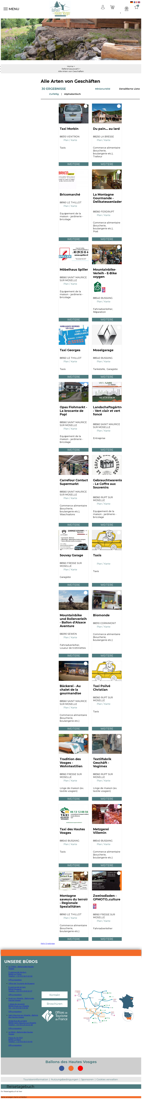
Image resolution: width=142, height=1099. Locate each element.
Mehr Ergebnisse (48, 944)
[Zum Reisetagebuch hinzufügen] (85, 106)
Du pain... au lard (106, 129)
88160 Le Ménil (14, 1040)
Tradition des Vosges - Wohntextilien (71, 762)
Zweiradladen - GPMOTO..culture (106, 897)
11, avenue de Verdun (17, 972)
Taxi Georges (70, 350)
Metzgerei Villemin (101, 831)
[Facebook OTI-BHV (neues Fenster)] (61, 1068)
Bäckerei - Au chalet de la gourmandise (70, 689)
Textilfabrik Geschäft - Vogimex (102, 762)
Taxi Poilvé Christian (101, 687)
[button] (112, 8)
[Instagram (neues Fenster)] (71, 1068)
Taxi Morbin (69, 129)
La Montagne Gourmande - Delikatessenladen (107, 198)
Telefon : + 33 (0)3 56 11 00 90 (20, 976)
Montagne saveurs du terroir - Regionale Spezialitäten (74, 901)
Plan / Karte (70, 140)
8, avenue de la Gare (17, 987)
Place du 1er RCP (15, 1038)
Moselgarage (103, 350)
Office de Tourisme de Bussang (21, 984)
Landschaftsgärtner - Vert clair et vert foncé (108, 410)
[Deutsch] (131, 3)
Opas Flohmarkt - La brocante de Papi (73, 410)
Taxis (97, 555)
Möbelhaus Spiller (74, 269)
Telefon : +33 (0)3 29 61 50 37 (20, 991)
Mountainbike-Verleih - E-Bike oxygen (105, 273)
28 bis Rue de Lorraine (17, 1021)
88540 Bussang (14, 989)
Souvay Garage (71, 555)
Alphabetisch (72, 94)
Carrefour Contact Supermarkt (74, 482)
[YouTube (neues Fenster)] (80, 1068)
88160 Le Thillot (15, 974)
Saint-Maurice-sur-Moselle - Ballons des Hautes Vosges (23, 1016)
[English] (139, 3)
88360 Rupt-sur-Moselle (18, 1006)
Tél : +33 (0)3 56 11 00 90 (18, 1008)
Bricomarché (70, 194)
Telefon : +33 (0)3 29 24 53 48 (20, 1025)
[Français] (135, 3)
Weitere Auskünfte (73, 164)
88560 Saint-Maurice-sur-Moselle (22, 1023)
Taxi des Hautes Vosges (72, 831)
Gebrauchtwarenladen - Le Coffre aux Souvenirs (110, 483)
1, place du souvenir (16, 1004)
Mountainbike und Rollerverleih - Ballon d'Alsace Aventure (73, 620)
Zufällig (54, 94)
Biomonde (101, 615)
